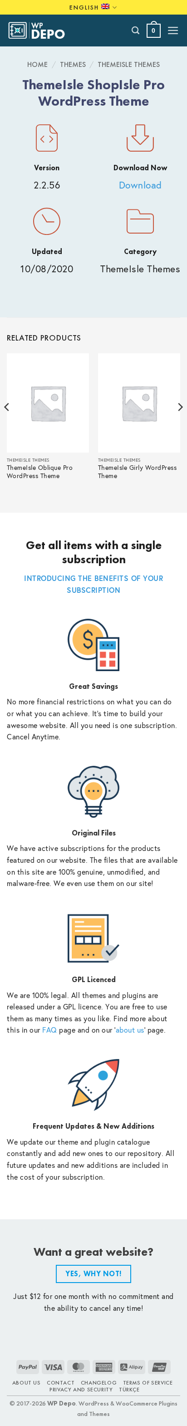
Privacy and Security (81, 1389)
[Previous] (7, 425)
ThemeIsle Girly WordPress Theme (137, 472)
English (84, 7)
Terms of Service (148, 1382)
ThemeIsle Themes (129, 64)
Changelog (99, 1382)
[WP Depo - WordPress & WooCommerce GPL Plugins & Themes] (41, 30)
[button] (154, 30)
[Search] (136, 30)
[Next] (179, 425)
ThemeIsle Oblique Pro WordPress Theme (40, 472)
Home (37, 64)
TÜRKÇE (129, 1389)
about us (130, 1029)
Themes (73, 64)
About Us (26, 1382)
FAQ (49, 1029)
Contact (60, 1382)
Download (140, 185)
